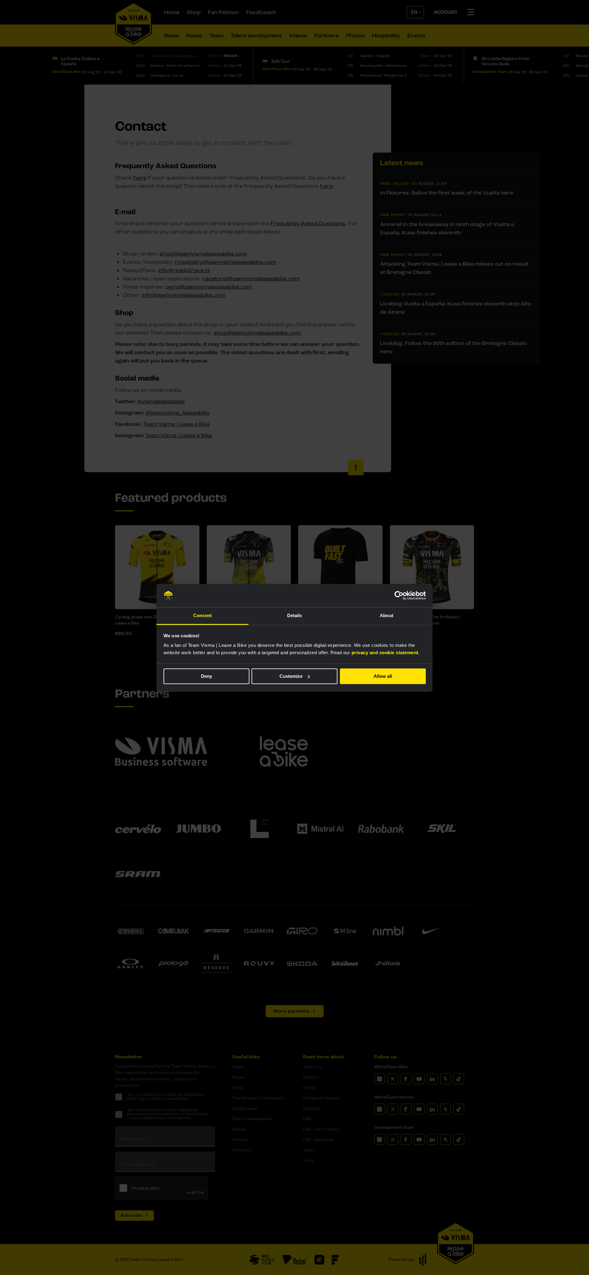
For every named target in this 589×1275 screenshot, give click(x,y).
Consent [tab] (202, 615)
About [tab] (386, 615)
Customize (290, 676)
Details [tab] (294, 615)
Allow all (383, 676)
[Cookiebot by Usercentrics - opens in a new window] (399, 595)
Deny (206, 676)
